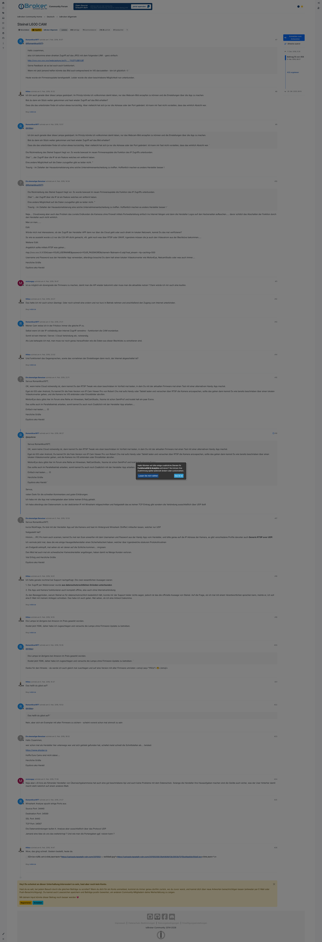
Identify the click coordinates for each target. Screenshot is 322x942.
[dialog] (161, 471)
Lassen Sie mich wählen (148, 476)
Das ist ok (179, 476)
